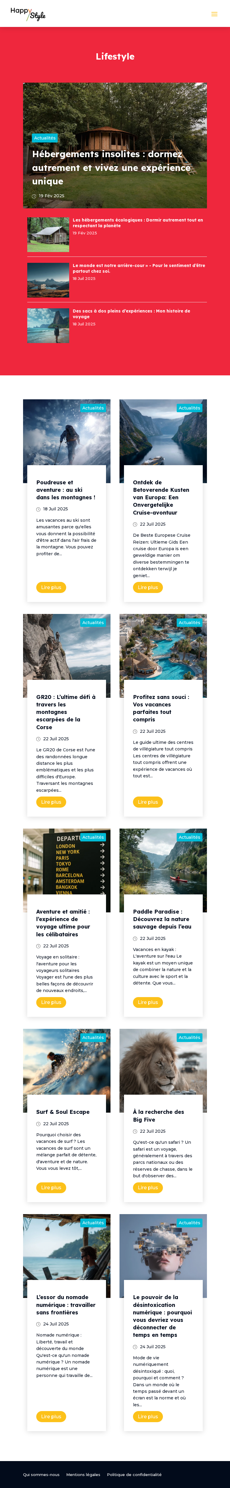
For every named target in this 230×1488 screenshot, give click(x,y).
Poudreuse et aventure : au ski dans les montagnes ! (65, 490)
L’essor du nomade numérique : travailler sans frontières (66, 1305)
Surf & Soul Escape (63, 1111)
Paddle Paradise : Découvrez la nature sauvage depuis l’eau (162, 919)
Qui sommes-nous (41, 1474)
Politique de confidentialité (134, 1474)
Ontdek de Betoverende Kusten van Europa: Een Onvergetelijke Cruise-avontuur (161, 497)
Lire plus (51, 587)
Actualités (45, 138)
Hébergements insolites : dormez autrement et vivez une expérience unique (111, 167)
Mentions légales (83, 1474)
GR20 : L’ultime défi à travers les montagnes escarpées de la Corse (66, 712)
